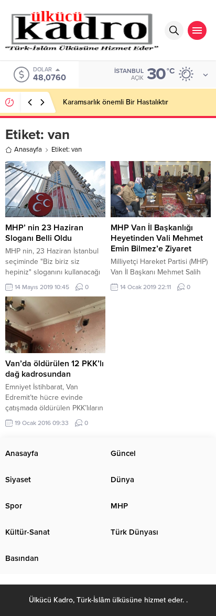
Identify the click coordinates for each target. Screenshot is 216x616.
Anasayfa (28, 149)
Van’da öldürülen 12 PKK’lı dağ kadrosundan (54, 368)
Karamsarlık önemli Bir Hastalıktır (115, 102)
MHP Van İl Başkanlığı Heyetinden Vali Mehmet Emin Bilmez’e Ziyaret (157, 238)
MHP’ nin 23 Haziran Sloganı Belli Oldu (44, 232)
